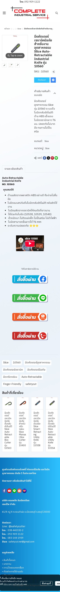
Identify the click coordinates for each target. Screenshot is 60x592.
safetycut (31, 384)
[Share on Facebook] (44, 158)
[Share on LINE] (56, 158)
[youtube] (9, 491)
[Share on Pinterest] (52, 158)
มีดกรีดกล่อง (10, 377)
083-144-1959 (15, 538)
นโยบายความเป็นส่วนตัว (13, 584)
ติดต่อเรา (42, 80)
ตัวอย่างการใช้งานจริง (13, 572)
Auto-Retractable (31, 377)
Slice (19, 28)
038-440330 (14, 530)
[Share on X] (48, 158)
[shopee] (19, 491)
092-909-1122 (32, 2)
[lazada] (24, 491)
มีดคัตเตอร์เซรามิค (13, 370)
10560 (17, 363)
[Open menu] (4, 13)
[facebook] (4, 491)
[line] (14, 491)
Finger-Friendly (12, 384)
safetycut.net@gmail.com (21, 542)
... (13, 28)
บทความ (7, 564)
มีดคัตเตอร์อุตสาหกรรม (37, 363)
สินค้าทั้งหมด (9, 560)
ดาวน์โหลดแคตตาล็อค (13, 568)
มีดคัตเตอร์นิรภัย (36, 370)
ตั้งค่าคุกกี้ (46, 583)
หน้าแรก (7, 28)
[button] (57, 13)
